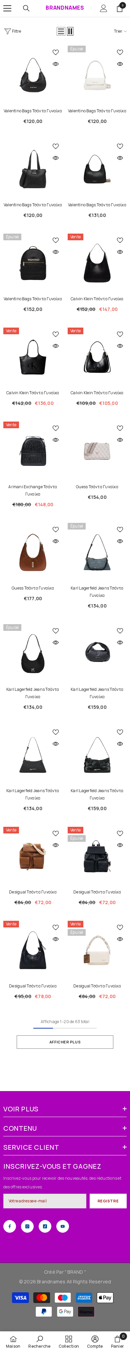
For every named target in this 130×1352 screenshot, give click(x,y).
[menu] (7, 8)
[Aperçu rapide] (56, 64)
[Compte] (103, 8)
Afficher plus (65, 1041)
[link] (39, 1342)
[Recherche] (26, 8)
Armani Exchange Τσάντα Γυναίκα (32, 490)
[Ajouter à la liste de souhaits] (56, 52)
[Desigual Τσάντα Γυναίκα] (32, 856)
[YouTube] (62, 1226)
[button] (61, 31)
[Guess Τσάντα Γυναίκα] (97, 451)
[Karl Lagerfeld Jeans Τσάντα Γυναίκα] (97, 552)
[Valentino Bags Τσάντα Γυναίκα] (32, 75)
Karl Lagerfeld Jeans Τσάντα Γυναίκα (97, 591)
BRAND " (76, 1272)
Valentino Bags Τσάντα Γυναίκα (33, 111)
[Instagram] (27, 1226)
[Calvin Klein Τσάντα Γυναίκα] (97, 263)
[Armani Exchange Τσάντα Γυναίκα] (32, 451)
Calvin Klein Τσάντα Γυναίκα (97, 299)
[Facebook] (9, 1226)
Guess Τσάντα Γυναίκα (97, 487)
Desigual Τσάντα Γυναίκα (33, 892)
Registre (108, 1200)
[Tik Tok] (45, 1226)
